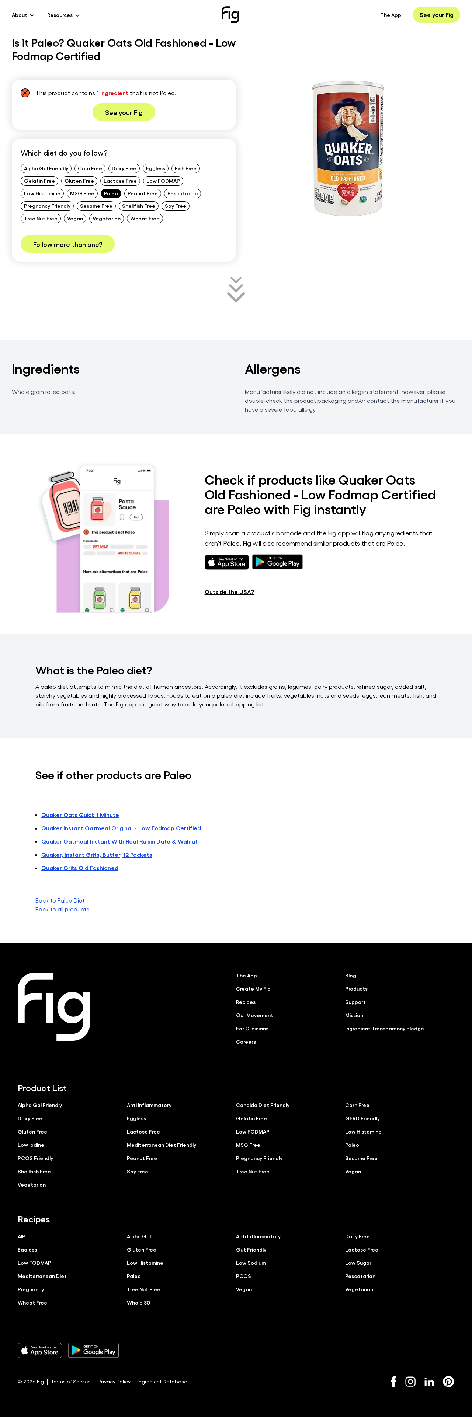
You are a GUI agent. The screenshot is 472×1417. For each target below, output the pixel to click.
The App (390, 15)
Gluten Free (79, 181)
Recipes (246, 1001)
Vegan (75, 218)
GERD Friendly (362, 1118)
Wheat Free (145, 218)
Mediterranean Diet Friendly (161, 1144)
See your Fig (437, 14)
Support (355, 1001)
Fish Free (186, 168)
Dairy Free (124, 168)
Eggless (155, 168)
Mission (354, 1015)
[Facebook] (393, 1381)
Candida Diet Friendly (262, 1104)
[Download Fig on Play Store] (93, 1350)
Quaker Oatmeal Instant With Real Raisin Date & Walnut (119, 841)
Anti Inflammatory (149, 1104)
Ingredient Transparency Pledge (384, 1028)
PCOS (243, 1275)
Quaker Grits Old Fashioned (79, 867)
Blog (350, 975)
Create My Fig (253, 988)
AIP (21, 1236)
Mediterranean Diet (42, 1275)
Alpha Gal (139, 1236)
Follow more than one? (67, 244)
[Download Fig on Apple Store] (40, 1350)
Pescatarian (182, 193)
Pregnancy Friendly (47, 206)
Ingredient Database (162, 1381)
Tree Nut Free (41, 218)
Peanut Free (143, 193)
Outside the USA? (229, 591)
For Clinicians (252, 1028)
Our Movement (254, 1015)
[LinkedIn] (429, 1381)
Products (356, 988)
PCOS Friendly (35, 1158)
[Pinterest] (448, 1381)
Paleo (111, 193)
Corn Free (90, 168)
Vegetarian (107, 218)
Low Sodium (251, 1262)
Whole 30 (138, 1302)
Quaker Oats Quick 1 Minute (80, 814)
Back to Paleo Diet (60, 900)
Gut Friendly (251, 1249)
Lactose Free (120, 181)
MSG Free (82, 193)
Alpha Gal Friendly (46, 168)
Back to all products (62, 908)
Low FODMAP (163, 181)
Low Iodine (31, 1144)
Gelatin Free (39, 181)
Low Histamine (42, 193)
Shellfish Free (138, 206)
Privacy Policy (114, 1381)
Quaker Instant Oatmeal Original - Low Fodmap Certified (121, 827)
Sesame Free (96, 206)
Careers (246, 1041)
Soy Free (175, 206)
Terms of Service (71, 1381)
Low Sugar (358, 1262)
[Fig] (230, 15)
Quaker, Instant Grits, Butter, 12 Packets (96, 854)
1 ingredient (112, 92)
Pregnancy (31, 1289)
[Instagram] (410, 1381)
